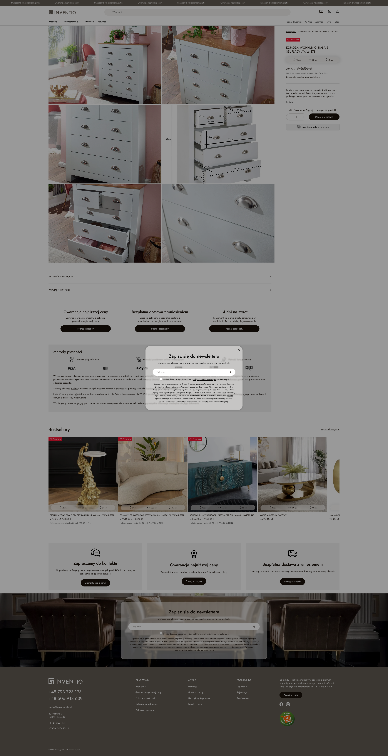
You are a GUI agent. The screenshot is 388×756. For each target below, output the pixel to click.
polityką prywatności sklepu (204, 379)
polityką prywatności (167, 401)
